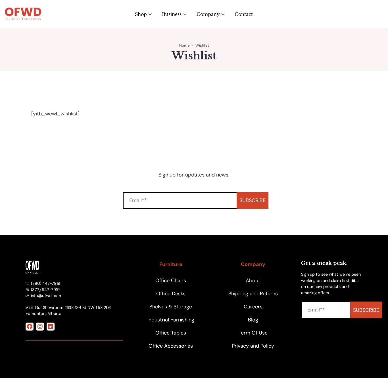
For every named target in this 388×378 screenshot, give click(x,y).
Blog (253, 319)
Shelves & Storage (170, 306)
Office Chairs (170, 280)
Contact (244, 14)
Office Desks (170, 293)
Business (172, 14)
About (253, 280)
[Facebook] (30, 327)
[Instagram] (40, 327)
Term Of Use (253, 332)
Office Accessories (171, 345)
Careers (253, 306)
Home (184, 45)
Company (208, 14)
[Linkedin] (51, 327)
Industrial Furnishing (170, 319)
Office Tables (170, 332)
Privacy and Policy (253, 345)
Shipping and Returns (253, 293)
